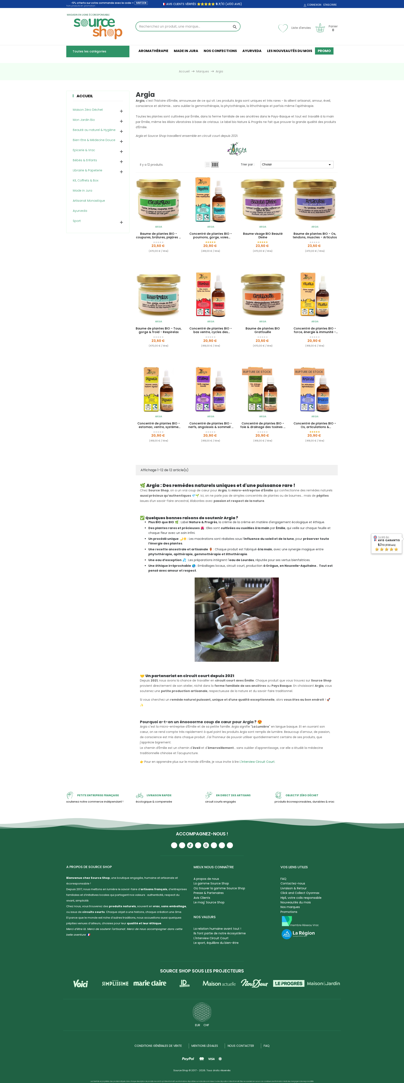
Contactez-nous (292, 883)
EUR (197, 1025)
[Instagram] (182, 845)
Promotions (288, 912)
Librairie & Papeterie (87, 170)
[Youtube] (174, 845)
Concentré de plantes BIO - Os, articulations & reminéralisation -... (315, 425)
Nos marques (290, 907)
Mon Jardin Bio (84, 120)
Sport (77, 221)
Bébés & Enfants (85, 160)
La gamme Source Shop (211, 883)
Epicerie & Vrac (84, 150)
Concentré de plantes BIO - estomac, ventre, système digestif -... (158, 425)
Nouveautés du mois (295, 902)
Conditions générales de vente (158, 1046)
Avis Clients (202, 898)
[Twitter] (222, 845)
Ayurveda (80, 211)
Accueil (85, 96)
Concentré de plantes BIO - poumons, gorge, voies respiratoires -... (210, 235)
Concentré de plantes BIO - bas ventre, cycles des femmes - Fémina (210, 330)
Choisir (297, 164)
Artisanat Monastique (89, 201)
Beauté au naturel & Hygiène (94, 130)
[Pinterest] (230, 845)
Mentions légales (204, 1046)
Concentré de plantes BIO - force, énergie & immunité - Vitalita (315, 330)
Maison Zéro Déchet (88, 110)
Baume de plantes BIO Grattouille (263, 330)
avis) (238, 4)
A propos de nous (206, 879)
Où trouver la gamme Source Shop (219, 888)
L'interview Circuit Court (257, 762)
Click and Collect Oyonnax (299, 893)
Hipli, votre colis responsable (301, 898)
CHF (206, 1025)
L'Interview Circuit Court (211, 938)
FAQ (283, 879)
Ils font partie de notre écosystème (220, 933)
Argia (158, 226)
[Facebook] (198, 845)
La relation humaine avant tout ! (217, 929)
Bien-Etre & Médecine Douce (94, 140)
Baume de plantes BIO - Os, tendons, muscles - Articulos (315, 235)
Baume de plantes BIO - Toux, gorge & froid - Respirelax (158, 330)
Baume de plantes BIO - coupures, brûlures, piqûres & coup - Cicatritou (158, 235)
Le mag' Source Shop (209, 902)
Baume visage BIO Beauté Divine (263, 235)
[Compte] (304, 5)
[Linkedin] (214, 845)
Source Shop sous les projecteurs (202, 971)
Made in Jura (82, 190)
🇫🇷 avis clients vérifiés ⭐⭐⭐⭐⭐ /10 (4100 (198, 4)
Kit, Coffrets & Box (85, 180)
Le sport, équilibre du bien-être (216, 943)
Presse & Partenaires (209, 893)
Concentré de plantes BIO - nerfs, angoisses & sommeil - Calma (210, 425)
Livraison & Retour (293, 888)
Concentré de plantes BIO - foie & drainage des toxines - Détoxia (262, 425)
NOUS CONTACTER (241, 1046)
